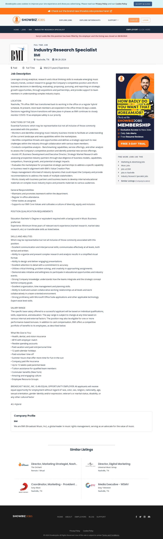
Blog (91, 517)
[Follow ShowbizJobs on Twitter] (140, 516)
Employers (80, 517)
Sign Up (134, 20)
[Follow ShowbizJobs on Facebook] (136, 516)
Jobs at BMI (126, 169)
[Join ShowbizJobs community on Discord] (149, 516)
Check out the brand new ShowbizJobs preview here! (80, 11)
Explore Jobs (65, 20)
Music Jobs (125, 165)
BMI (30, 29)
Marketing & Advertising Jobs (133, 162)
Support (112, 20)
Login (145, 20)
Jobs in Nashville (127, 172)
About (68, 517)
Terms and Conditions (110, 535)
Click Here (138, 29)
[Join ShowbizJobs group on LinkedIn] (144, 516)
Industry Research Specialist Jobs (134, 176)
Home (16, 29)
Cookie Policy (121, 4)
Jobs (24, 29)
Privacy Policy (101, 4)
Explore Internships (90, 20)
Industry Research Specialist (50, 29)
